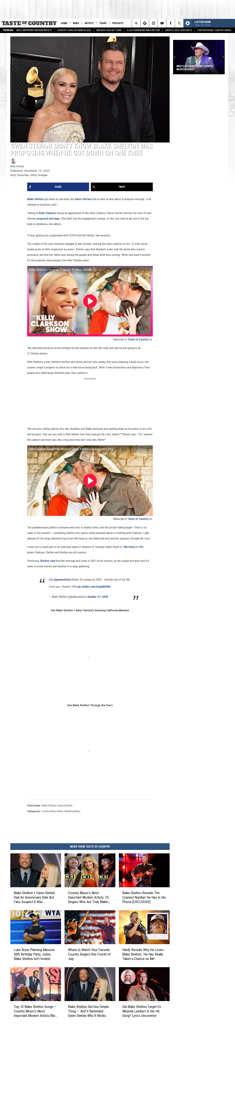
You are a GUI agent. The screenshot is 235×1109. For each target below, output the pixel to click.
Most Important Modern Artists (34, 30)
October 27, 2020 (97, 596)
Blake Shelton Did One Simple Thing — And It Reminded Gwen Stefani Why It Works (88, 1011)
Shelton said (47, 560)
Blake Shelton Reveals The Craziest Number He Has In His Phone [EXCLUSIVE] (144, 897)
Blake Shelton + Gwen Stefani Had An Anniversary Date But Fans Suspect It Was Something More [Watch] (34, 897)
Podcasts (117, 23)
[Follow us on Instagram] (153, 23)
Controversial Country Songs (214, 30)
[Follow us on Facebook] (170, 23)
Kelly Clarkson (47, 213)
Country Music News (52, 811)
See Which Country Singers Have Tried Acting (199, 68)
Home (64, 23)
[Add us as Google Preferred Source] (145, 23)
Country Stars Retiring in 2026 (74, 30)
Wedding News (72, 811)
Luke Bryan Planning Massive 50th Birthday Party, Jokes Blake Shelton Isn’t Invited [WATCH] (34, 954)
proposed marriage (48, 218)
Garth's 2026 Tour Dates (178, 30)
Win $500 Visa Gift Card (109, 30)
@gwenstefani (62, 579)
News (76, 23)
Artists (89, 23)
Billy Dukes (17, 166)
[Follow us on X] (179, 23)
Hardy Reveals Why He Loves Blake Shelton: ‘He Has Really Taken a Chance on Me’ (143, 954)
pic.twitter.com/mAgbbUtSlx (93, 586)
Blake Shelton (35, 199)
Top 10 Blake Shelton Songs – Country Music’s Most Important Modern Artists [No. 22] (35, 1011)
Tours (102, 23)
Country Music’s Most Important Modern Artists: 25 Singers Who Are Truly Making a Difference (89, 897)
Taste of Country (138, 339)
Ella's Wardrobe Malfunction (143, 30)
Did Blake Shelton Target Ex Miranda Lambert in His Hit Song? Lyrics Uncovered (141, 1011)
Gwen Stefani (83, 199)
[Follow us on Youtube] (162, 23)
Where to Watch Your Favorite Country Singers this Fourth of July (89, 954)
